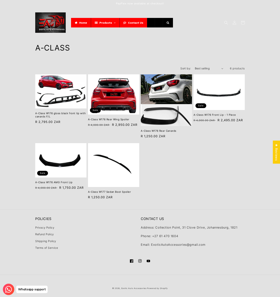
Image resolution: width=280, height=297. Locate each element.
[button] (226, 22)
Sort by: (185, 68)
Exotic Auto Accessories (133, 288)
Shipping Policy (45, 241)
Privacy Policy (44, 227)
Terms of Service (46, 247)
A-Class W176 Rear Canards (158, 130)
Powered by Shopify (157, 288)
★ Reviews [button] (276, 152)
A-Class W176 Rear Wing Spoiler (108, 119)
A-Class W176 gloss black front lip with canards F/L (60, 115)
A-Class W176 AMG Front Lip (54, 182)
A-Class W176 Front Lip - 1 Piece (215, 114)
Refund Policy (44, 234)
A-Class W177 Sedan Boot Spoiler (109, 191)
